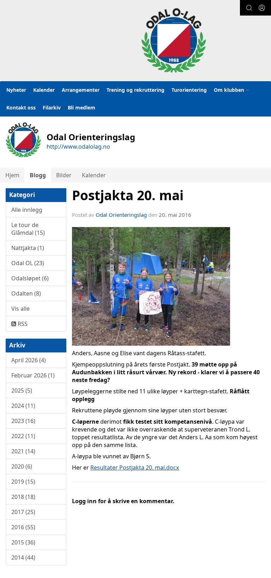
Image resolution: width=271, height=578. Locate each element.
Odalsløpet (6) (30, 278)
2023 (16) (23, 421)
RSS (22, 324)
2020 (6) (21, 466)
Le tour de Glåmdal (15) (28, 229)
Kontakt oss (21, 107)
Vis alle (20, 308)
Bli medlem (81, 107)
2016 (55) (23, 527)
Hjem (12, 175)
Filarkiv (52, 107)
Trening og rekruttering (135, 90)
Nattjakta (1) (27, 248)
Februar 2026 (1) (33, 375)
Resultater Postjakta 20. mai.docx (134, 467)
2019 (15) (23, 481)
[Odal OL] (173, 40)
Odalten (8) (26, 293)
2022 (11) (23, 436)
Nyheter (16, 90)
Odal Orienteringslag (121, 214)
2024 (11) (23, 406)
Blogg (38, 175)
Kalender (44, 90)
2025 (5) (21, 390)
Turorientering (189, 90)
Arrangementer (81, 90)
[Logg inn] (261, 7)
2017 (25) (23, 512)
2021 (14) (23, 451)
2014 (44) (23, 557)
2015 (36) (23, 542)
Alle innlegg (26, 210)
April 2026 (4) (28, 360)
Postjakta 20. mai (127, 195)
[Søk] (249, 7)
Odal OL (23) (27, 263)
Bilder (64, 175)
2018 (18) (23, 497)
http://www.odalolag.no (78, 146)
